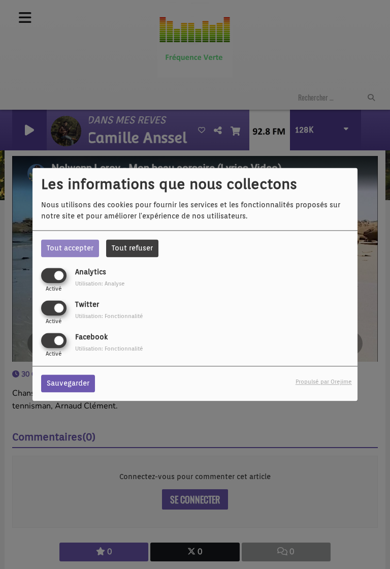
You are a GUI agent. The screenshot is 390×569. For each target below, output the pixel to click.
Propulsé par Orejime (324, 382)
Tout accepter (70, 248)
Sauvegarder (68, 384)
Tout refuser (132, 248)
